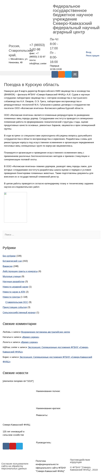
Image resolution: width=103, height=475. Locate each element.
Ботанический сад (12, 261)
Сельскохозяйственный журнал (19, 312)
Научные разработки (13, 281)
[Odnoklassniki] (61, 74)
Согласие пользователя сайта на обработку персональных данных (14, 466)
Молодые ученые (12, 276)
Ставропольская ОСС (16, 302)
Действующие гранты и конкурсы (20, 271)
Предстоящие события (15, 307)
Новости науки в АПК (14, 292)
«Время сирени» (30, 337)
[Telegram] (68, 74)
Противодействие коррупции (80, 461)
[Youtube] (12, 446)
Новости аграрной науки (15, 286)
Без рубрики (9, 256)
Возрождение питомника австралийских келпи (45, 332)
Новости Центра (11, 297)
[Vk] (55, 74)
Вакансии (8, 266)
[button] (26, 73)
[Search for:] (51, 234)
